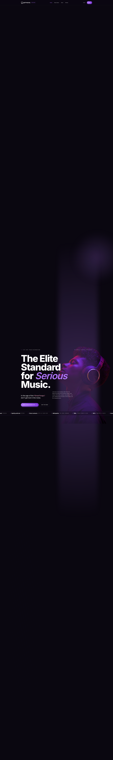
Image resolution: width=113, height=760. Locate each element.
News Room (56, 2)
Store (62, 2)
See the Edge (44, 404)
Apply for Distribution (29, 404)
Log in (84, 2)
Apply (89, 2)
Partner (66, 2)
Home (51, 2)
